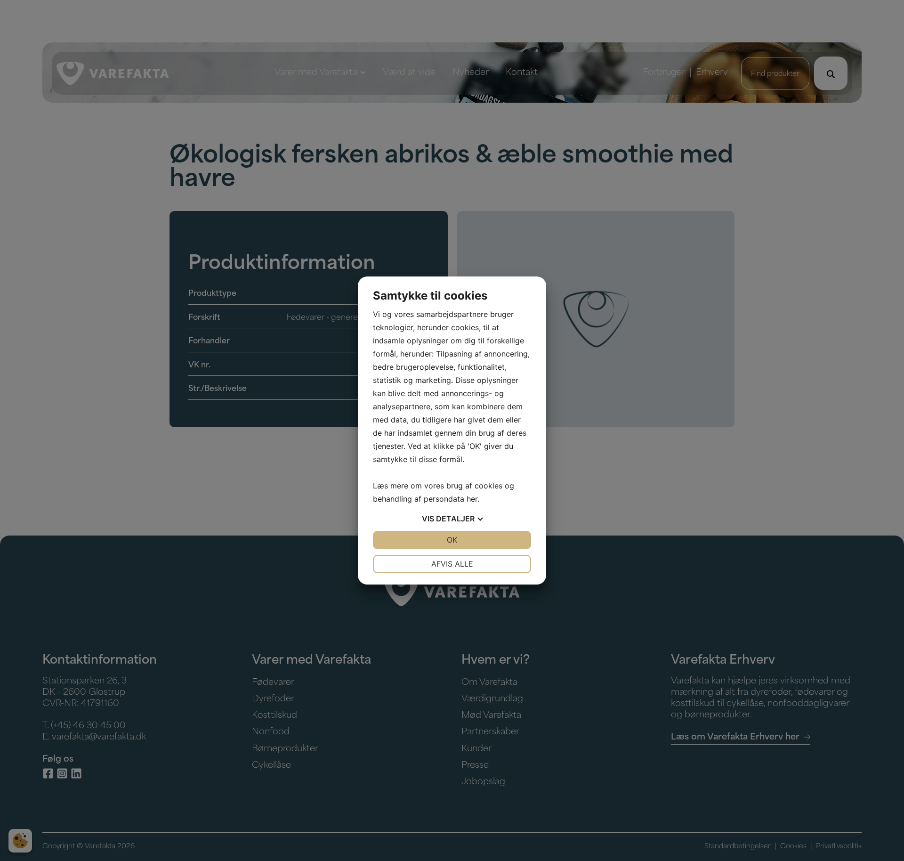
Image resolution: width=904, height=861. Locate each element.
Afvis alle (452, 564)
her (472, 499)
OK (452, 539)
